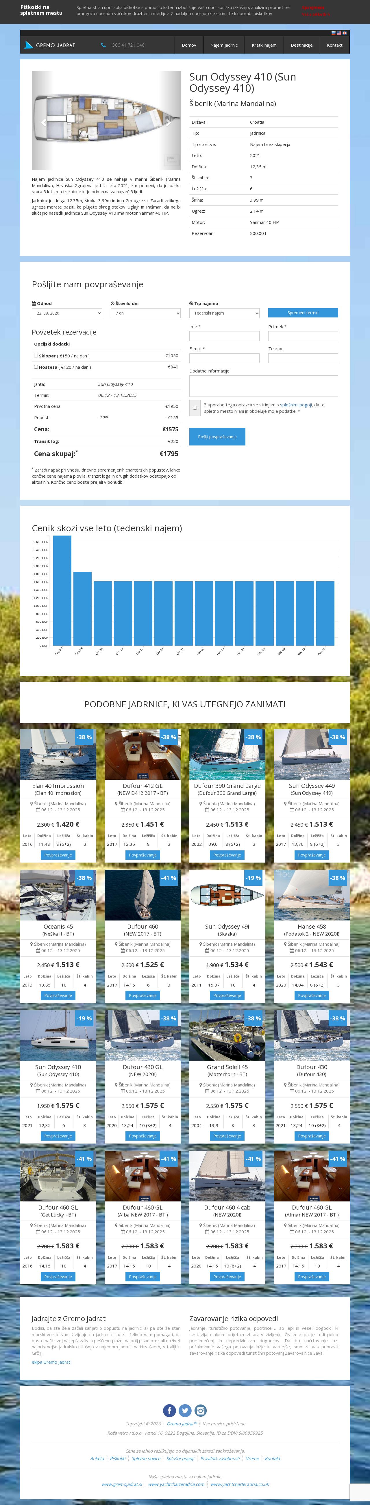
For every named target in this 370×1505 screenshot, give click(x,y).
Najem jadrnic (224, 45)
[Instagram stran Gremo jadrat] (200, 1410)
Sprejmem (313, 7)
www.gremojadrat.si (121, 1484)
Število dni (126, 303)
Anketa (97, 1458)
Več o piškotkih (316, 14)
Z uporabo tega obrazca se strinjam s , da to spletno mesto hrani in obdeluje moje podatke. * (264, 408)
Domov (189, 45)
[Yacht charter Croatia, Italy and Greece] (339, 32)
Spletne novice (146, 1458)
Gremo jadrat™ (182, 1424)
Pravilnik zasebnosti (220, 1458)
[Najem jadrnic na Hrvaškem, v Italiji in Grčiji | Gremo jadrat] (57, 44)
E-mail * (197, 348)
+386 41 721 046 (127, 45)
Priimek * (277, 326)
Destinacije (302, 45)
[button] (43, 120)
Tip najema (205, 303)
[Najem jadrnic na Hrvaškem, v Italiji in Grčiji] (333, 32)
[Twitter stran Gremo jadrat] (185, 1410)
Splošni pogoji (180, 1458)
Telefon (276, 348)
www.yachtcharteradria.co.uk (239, 1484)
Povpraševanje (58, 855)
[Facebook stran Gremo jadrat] (170, 1410)
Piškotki (117, 1458)
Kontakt (335, 45)
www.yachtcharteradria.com (176, 1484)
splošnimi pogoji (296, 405)
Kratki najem (264, 45)
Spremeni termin (303, 312)
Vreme (252, 1458)
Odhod (44, 303)
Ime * (195, 326)
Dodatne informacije (209, 371)
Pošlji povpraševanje (217, 436)
